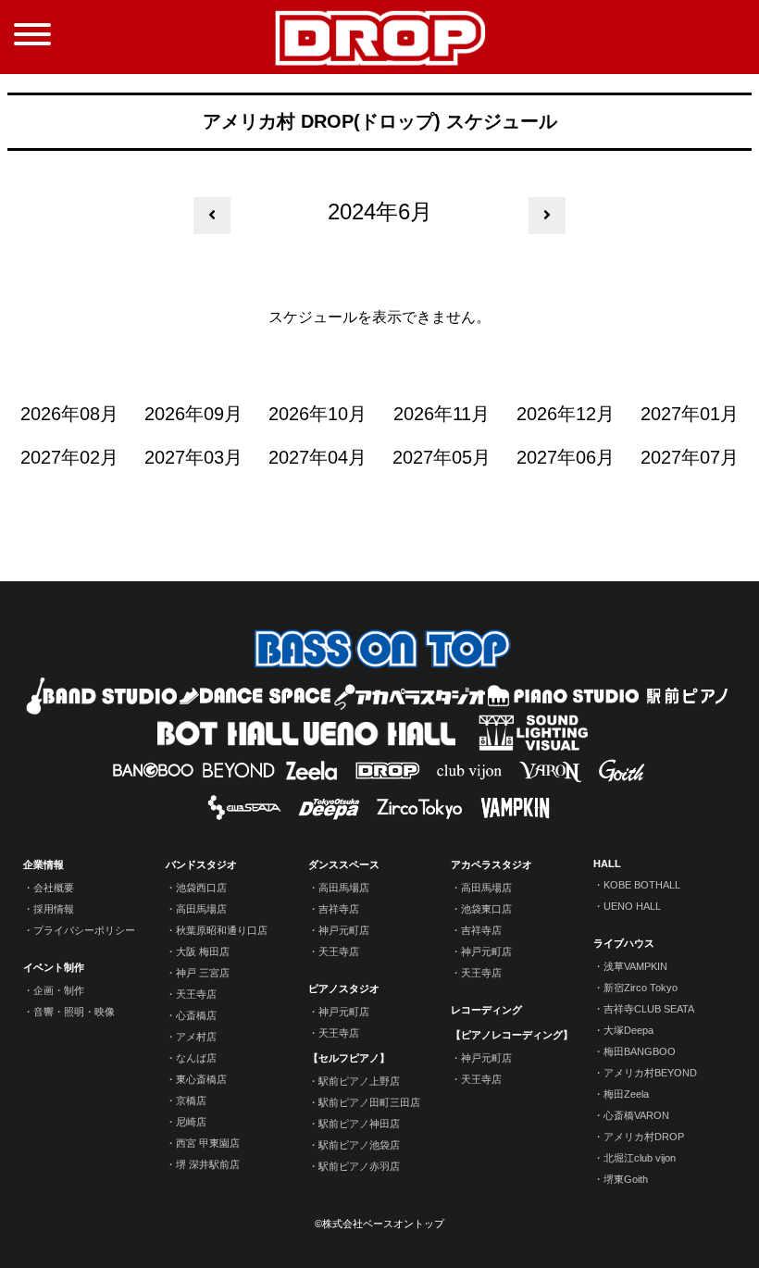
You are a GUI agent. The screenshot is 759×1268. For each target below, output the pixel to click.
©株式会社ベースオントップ (379, 1223)
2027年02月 (69, 457)
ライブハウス (623, 943)
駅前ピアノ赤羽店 (359, 1166)
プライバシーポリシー (84, 930)
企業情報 (43, 864)
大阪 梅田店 (203, 951)
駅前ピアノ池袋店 (359, 1144)
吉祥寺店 (338, 908)
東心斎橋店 (201, 1079)
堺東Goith (625, 1179)
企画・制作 (58, 990)
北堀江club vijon (639, 1157)
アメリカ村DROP (643, 1136)
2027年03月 (193, 457)
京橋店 (191, 1100)
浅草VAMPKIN (635, 966)
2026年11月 (441, 414)
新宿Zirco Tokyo (640, 987)
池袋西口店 (201, 887)
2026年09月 (193, 414)
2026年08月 (69, 414)
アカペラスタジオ (491, 864)
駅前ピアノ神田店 (359, 1123)
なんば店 (196, 1057)
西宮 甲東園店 (208, 1143)
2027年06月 (565, 457)
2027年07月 (690, 457)
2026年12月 (565, 414)
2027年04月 (317, 457)
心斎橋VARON (636, 1115)
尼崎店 (191, 1121)
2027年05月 (441, 457)
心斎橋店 (196, 1015)
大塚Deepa (628, 1030)
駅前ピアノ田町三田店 (369, 1102)
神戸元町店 (343, 930)
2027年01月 (690, 414)
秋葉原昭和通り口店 (222, 930)
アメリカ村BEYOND (650, 1072)
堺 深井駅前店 (208, 1164)
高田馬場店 (201, 908)
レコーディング (486, 1009)
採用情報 (53, 908)
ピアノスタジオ (344, 988)
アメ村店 (196, 1036)
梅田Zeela (626, 1094)
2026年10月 (317, 414)
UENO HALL (632, 906)
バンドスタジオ (201, 864)
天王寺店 (196, 994)
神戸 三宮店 (203, 972)
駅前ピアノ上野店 (359, 1081)
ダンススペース (344, 864)
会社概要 (53, 887)
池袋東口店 (486, 908)
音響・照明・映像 (74, 1011)
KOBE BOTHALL (641, 884)
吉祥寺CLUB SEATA (648, 1008)
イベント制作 (53, 967)
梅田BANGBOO (639, 1051)
